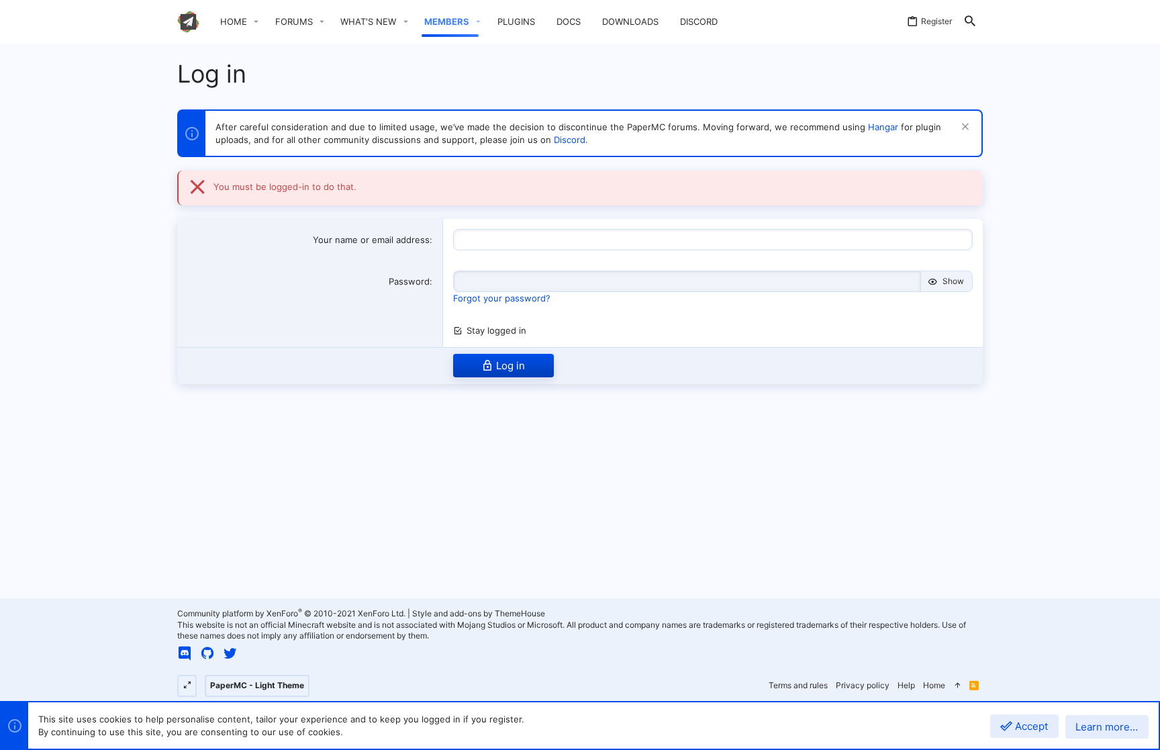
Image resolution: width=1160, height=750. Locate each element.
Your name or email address (371, 239)
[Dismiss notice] (963, 128)
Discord (569, 139)
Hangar (883, 127)
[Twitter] (230, 653)
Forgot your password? (501, 298)
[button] (256, 22)
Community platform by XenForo (291, 613)
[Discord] (184, 653)
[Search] (970, 22)
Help (906, 685)
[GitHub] (207, 653)
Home (934, 685)
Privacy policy (862, 685)
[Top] (957, 686)
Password (409, 281)
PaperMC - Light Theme (257, 685)
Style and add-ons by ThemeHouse (478, 613)
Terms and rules (798, 685)
